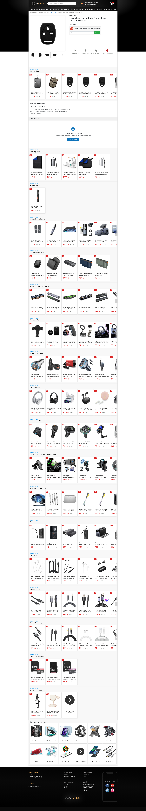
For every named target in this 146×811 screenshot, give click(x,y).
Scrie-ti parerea (73, 139)
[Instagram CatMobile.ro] (112, 790)
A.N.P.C (85, 789)
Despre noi (86, 775)
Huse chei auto (53, 12)
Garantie (66, 786)
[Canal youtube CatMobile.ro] (112, 785)
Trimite (97, 33)
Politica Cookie (87, 787)
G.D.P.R (85, 790)
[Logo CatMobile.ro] (38, 3)
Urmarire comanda (69, 776)
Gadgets (40, 12)
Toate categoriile (33, 12)
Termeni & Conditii (88, 784)
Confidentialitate (88, 786)
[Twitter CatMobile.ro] (108, 790)
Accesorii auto (46, 12)
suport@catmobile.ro (35, 786)
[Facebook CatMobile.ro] (108, 785)
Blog (84, 776)
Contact (65, 775)
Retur (65, 787)
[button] (116, 86)
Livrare (65, 784)
